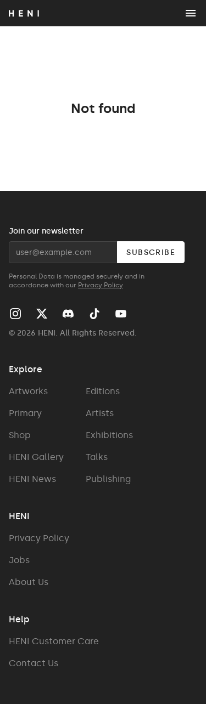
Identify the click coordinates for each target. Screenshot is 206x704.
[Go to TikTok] (94, 313)
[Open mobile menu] (190, 13)
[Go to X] (41, 313)
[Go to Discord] (68, 313)
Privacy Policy (100, 285)
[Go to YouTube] (120, 313)
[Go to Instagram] (15, 313)
